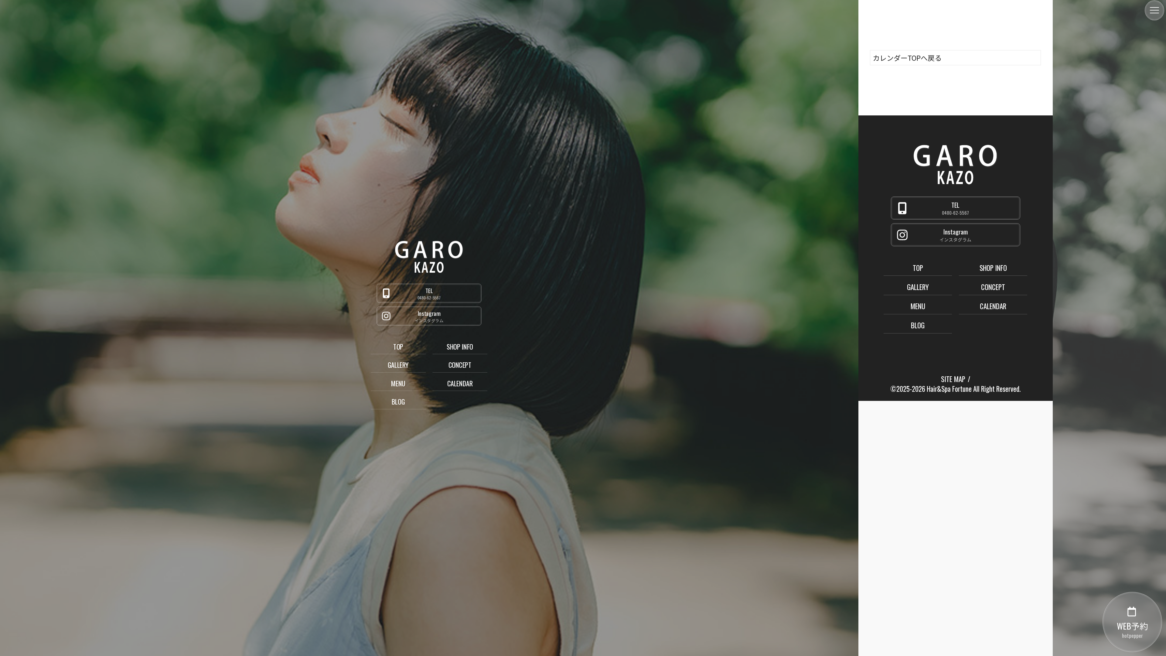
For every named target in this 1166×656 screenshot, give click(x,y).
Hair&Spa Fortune (949, 389)
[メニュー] (1154, 10)
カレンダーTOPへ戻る (907, 58)
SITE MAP (953, 379)
